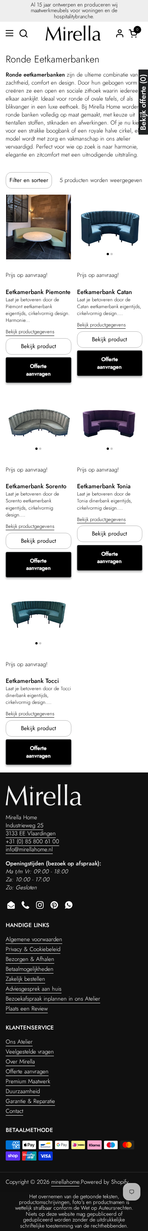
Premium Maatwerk (28, 1081)
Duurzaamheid (23, 1091)
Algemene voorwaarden (34, 939)
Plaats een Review (27, 1008)
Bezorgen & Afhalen (30, 959)
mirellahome (65, 1182)
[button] (23, 33)
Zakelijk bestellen (25, 979)
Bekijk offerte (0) (143, 102)
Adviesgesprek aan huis (33, 989)
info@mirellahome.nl (29, 849)
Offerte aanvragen (38, 369)
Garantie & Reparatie (30, 1101)
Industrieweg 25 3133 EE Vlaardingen (31, 829)
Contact (14, 1111)
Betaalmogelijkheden (30, 969)
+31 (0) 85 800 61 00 (32, 841)
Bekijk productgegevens (30, 331)
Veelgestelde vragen (30, 1051)
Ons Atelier (19, 1042)
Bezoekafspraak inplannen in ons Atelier (53, 998)
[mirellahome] (73, 33)
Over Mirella (20, 1061)
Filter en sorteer (28, 180)
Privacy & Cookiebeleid (33, 949)
